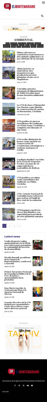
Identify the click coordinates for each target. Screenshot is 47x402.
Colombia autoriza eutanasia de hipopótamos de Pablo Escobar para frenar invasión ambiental (30, 92)
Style (18, 47)
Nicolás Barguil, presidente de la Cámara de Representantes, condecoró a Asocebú (17, 260)
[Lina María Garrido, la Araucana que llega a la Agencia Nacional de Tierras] (38, 292)
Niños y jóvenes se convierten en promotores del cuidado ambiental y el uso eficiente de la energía (30, 55)
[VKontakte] (27, 385)
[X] (23, 385)
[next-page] (19, 226)
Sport (13, 47)
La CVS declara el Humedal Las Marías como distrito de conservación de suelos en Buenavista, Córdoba (31, 108)
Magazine (14, 45)
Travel (33, 47)
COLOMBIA (30, 43)
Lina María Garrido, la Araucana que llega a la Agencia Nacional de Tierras (15, 291)
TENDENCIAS (26, 47)
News (27, 45)
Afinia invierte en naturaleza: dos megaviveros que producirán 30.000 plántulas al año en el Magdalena (28, 74)
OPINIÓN (33, 45)
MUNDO (21, 45)
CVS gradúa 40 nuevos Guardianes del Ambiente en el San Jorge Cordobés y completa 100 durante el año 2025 (31, 125)
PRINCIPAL (6, 47)
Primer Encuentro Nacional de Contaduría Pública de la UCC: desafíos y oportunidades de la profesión (17, 276)
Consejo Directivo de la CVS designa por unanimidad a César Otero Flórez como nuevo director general (17, 305)
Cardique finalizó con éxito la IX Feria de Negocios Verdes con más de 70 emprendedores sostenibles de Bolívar (30, 163)
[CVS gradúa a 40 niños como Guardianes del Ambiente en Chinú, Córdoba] (8, 181)
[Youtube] (32, 385)
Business (14, 43)
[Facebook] (15, 385)
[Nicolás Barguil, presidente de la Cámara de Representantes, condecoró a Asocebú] (38, 261)
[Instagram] (19, 385)
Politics (40, 45)
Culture (37, 43)
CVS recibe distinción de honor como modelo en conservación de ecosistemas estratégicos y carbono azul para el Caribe (30, 144)
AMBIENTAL (6, 62)
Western (40, 47)
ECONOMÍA (6, 45)
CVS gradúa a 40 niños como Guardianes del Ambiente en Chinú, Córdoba (28, 180)
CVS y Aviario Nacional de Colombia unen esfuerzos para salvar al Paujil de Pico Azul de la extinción (30, 197)
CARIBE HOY (22, 43)
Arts (7, 43)
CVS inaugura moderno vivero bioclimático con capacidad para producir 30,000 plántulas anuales (30, 213)
